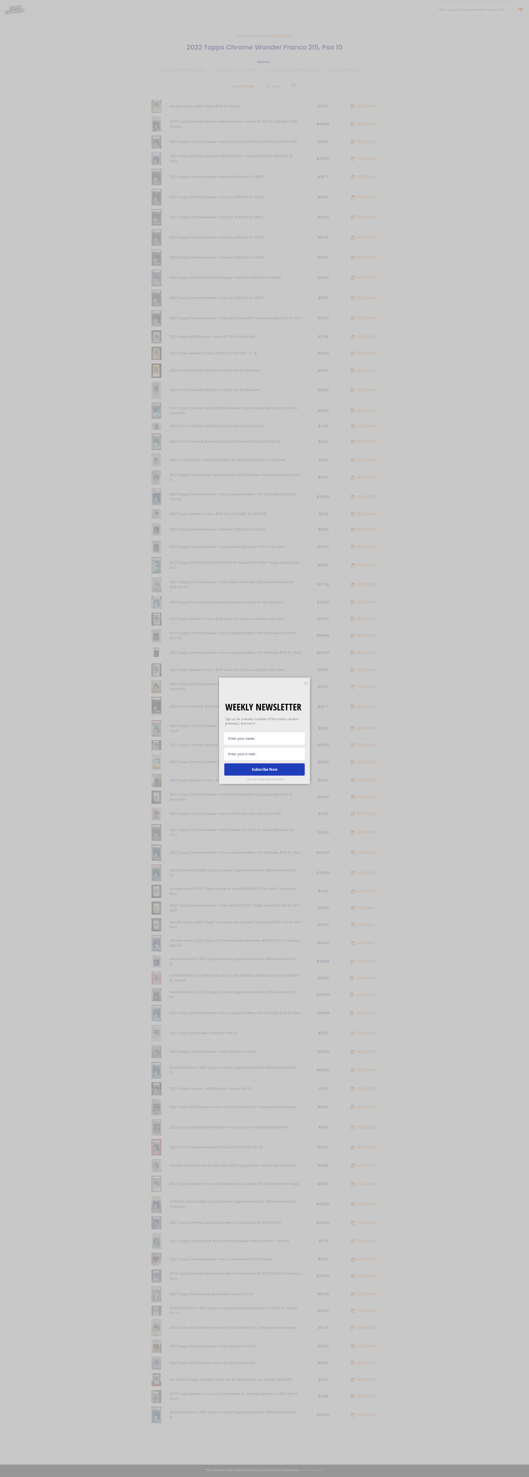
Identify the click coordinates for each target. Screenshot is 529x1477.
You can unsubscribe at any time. (266, 779)
